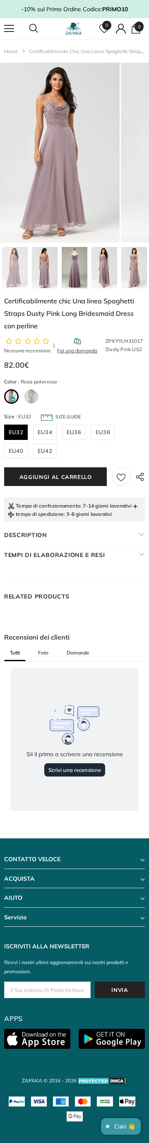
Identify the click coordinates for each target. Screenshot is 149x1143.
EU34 (45, 432)
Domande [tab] (78, 653)
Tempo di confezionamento (48, 506)
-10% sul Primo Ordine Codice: (74, 9)
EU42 (45, 450)
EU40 (16, 450)
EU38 (103, 432)
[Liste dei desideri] (121, 476)
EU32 (16, 432)
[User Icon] (121, 29)
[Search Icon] (41, 28)
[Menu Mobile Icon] (9, 29)
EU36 (74, 432)
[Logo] (73, 28)
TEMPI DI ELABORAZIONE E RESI (54, 555)
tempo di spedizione (40, 514)
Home (11, 51)
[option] (60, 153)
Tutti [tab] (15, 653)
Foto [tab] (43, 653)
